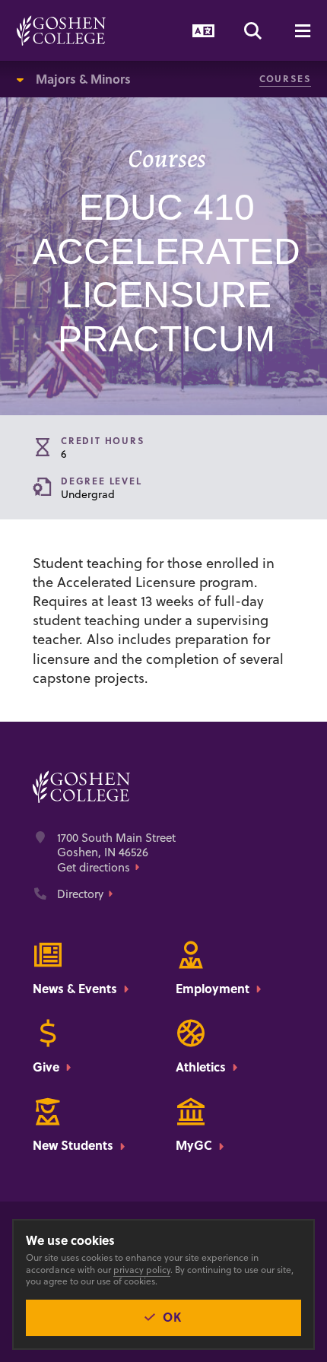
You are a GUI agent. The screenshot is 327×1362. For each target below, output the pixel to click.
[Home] (61, 30)
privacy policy (141, 1269)
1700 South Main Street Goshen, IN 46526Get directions (116, 852)
